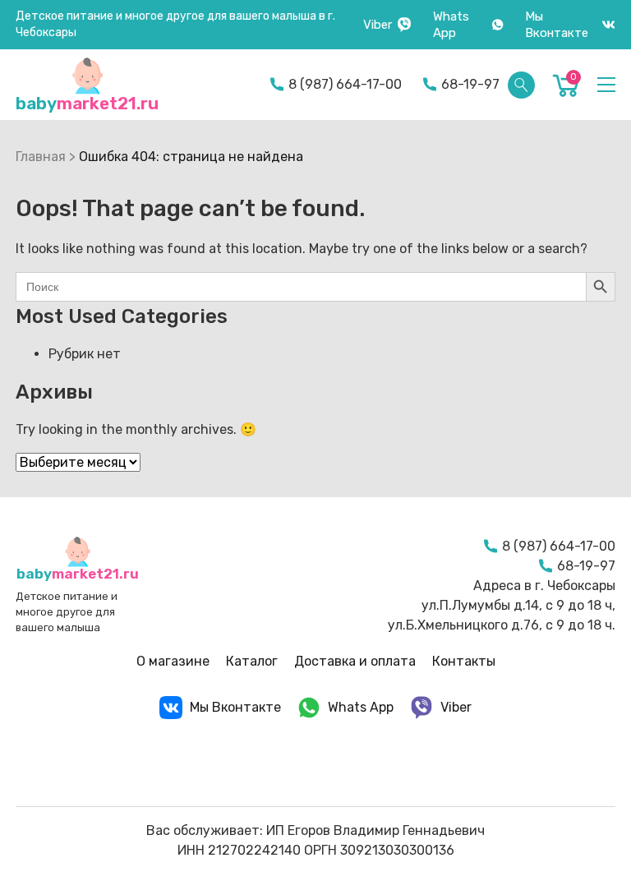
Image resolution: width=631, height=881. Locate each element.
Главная (41, 156)
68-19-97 (470, 84)
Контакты (463, 661)
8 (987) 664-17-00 (345, 84)
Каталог (252, 661)
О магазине (173, 661)
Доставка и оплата (355, 661)
